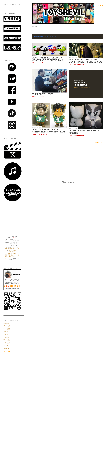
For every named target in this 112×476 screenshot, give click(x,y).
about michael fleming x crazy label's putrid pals (48, 59)
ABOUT (15, 247)
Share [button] (34, 63)
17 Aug (6, 343)
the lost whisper (42, 94)
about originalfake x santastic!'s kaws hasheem (48, 130)
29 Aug (6, 323)
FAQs (9, 250)
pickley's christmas (80, 83)
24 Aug (6, 337)
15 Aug (6, 348)
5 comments (41, 96)
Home (35, 26)
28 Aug (6, 326)
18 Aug (6, 340)
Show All (98, 36)
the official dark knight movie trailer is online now (85, 60)
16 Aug (6, 345)
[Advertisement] (67, 160)
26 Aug (6, 331)
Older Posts (99, 142)
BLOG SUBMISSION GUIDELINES (12, 252)
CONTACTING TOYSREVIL (12, 249)
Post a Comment (43, 63)
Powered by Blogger (69, 182)
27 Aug (6, 329)
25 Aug (6, 334)
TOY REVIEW (9, 255)
